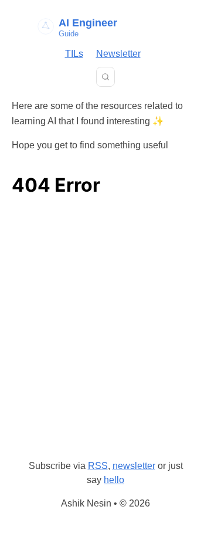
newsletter (134, 466)
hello (114, 480)
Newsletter (118, 54)
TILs (74, 54)
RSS (98, 466)
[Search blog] (105, 77)
